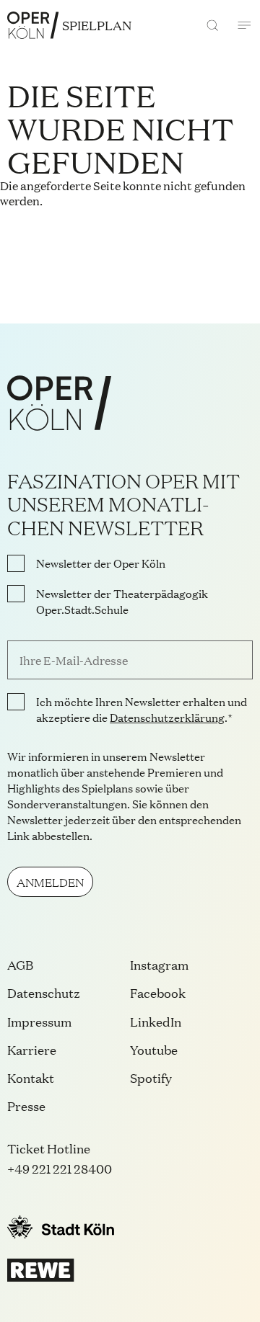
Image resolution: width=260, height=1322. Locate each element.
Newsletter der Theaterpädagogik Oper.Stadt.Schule (122, 601)
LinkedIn (155, 1021)
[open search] (212, 25)
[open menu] (244, 25)
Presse (26, 1106)
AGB (20, 964)
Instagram (159, 964)
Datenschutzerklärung (167, 717)
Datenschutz (43, 992)
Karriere (31, 1049)
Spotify (151, 1077)
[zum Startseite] (32, 25)
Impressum (39, 1021)
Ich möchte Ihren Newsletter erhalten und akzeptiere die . (141, 709)
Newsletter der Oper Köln (100, 563)
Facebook (158, 992)
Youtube (154, 1049)
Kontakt (30, 1077)
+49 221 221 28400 (59, 1168)
